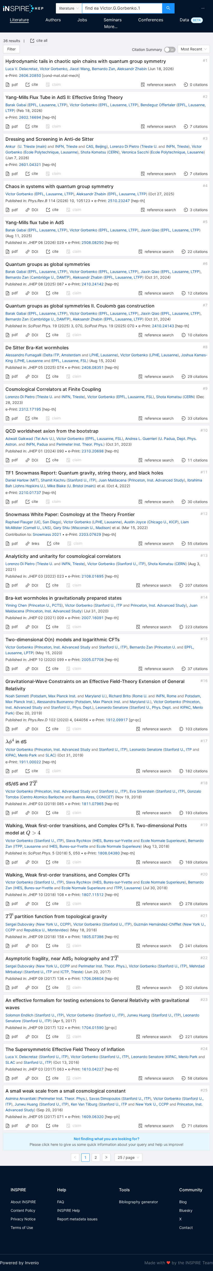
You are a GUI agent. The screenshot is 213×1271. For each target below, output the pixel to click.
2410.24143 (163, 326)
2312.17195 (30, 409)
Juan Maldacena (112, 480)
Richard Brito (120, 696)
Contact (186, 1227)
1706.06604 (93, 978)
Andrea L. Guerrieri (141, 438)
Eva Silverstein (142, 791)
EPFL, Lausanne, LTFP (47, 105)
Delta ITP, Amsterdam (62, 355)
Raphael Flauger (19, 522)
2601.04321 (30, 164)
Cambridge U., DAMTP (50, 277)
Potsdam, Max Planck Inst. (53, 696)
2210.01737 (30, 492)
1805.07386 (93, 936)
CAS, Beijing (96, 146)
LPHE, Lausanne (103, 355)
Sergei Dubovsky (20, 924)
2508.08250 (93, 242)
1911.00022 (30, 762)
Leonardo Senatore (112, 707)
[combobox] (122, 8)
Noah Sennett (17, 696)
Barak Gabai (15, 105)
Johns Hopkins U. (29, 486)
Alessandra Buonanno (55, 701)
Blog (183, 1202)
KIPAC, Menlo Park (21, 755)
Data (184, 19)
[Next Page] (106, 1157)
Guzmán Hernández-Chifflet (157, 924)
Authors (53, 19)
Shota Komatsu (93, 152)
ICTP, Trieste (71, 971)
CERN (113, 152)
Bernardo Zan (103, 68)
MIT (34, 480)
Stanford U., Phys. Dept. (71, 707)
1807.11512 (93, 894)
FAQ (60, 1202)
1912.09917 (117, 720)
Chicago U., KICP (162, 522)
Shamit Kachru (53, 480)
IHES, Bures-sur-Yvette (113, 840)
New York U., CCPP (53, 924)
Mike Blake (56, 486)
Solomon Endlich (19, 1015)
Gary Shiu (61, 527)
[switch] (170, 49)
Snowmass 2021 (47, 534)
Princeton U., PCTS (45, 605)
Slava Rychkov (78, 840)
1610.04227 (93, 1069)
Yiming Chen (16, 605)
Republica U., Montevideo (46, 930)
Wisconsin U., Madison (91, 527)
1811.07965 (93, 803)
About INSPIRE (23, 1202)
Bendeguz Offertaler (158, 105)
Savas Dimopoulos (104, 1098)
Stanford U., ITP (81, 480)
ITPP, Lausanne (27, 846)
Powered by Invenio (19, 1262)
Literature (19, 19)
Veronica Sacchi (135, 152)
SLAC (50, 755)
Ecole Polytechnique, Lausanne (50, 152)
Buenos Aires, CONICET (92, 797)
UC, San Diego (47, 522)
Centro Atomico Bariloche (42, 797)
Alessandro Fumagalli (23, 355)
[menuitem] (203, 8)
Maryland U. (95, 696)
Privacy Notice (23, 1219)
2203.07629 (90, 534)
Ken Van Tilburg (84, 1104)
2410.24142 (93, 284)
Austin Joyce (135, 522)
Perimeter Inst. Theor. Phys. (79, 444)
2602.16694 (30, 117)
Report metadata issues (77, 1219)
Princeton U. (165, 647)
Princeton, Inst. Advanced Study (156, 480)
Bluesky (185, 1210)
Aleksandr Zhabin (132, 68)
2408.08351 (93, 367)
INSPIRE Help (68, 1210)
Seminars (113, 19)
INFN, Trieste (66, 146)
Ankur (10, 146)
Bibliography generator (138, 1202)
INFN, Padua (37, 444)
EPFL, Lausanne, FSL (69, 360)
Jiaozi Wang (79, 68)
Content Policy (23, 1210)
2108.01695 (93, 576)
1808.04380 (109, 853)
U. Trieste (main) (32, 146)
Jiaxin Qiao (150, 230)
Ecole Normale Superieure (163, 840)
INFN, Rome (166, 696)
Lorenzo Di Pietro (124, 146)
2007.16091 (93, 618)
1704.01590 (93, 1027)
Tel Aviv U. (44, 438)
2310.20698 (93, 451)
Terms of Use (22, 1227)
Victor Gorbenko (53, 68)
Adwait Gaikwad (19, 438)
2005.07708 (93, 659)
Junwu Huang (138, 1015)
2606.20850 (30, 75)
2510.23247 (119, 200)
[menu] (194, 8)
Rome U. (140, 696)
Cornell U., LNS (37, 527)
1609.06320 (93, 1116)
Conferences (150, 19)
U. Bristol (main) (81, 486)
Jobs (82, 19)
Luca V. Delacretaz (21, 68)
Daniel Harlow (17, 480)
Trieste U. (149, 146)
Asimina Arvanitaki (20, 1098)
